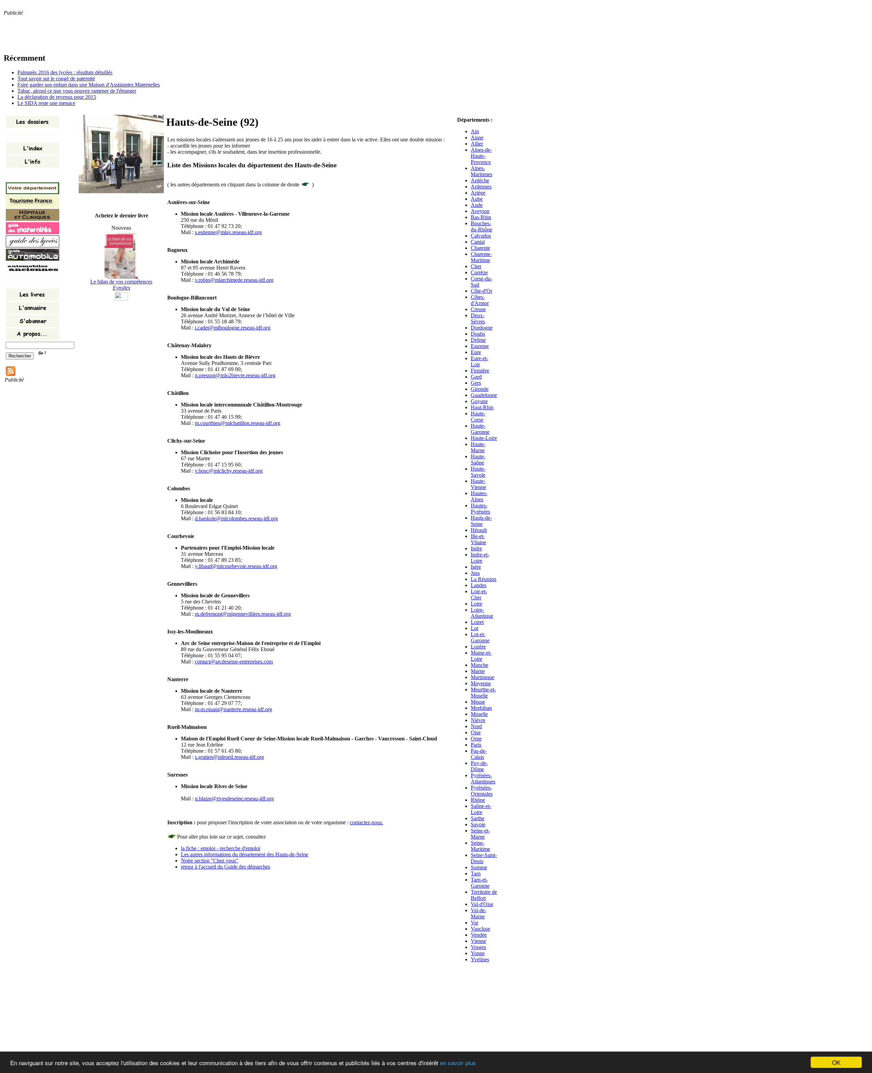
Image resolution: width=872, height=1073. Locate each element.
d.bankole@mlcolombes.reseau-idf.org (236, 518)
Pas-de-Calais (479, 754)
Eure (476, 352)
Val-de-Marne (478, 913)
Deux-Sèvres (478, 318)
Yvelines (480, 959)
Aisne (477, 137)
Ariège (478, 193)
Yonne (478, 953)
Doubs (478, 334)
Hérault (479, 530)
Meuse (478, 702)
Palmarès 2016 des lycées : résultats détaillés (64, 72)
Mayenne (481, 683)
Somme (479, 867)
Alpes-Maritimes (481, 171)
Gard (476, 377)
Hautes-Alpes (479, 496)
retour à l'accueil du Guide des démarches (225, 867)
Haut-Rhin (482, 407)
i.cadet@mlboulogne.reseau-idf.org (232, 328)
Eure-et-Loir (479, 361)
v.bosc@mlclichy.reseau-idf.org (229, 471)
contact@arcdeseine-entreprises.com (234, 661)
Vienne (478, 941)
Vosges (478, 947)
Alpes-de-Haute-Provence (481, 156)
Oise (476, 732)
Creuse (478, 309)
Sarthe (477, 818)
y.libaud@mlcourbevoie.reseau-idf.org (236, 566)
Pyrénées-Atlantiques (483, 778)
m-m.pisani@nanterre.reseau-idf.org (233, 709)
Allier (477, 144)
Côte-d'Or (481, 291)
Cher (476, 266)
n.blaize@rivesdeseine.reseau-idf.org (234, 798)
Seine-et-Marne (480, 834)
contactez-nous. (366, 822)
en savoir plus (458, 1062)
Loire (476, 604)
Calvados (481, 236)
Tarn (476, 873)
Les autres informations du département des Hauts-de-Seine (244, 854)
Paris (476, 745)
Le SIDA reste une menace (46, 103)
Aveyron (480, 211)
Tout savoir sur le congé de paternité (56, 78)
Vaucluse (480, 929)
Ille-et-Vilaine (478, 539)
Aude (477, 205)
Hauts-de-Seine (481, 521)
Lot (474, 628)
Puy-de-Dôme (479, 766)
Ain (475, 131)
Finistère (480, 370)
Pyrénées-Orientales (482, 791)
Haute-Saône (478, 459)
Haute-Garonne (480, 429)
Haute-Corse (478, 417)
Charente (480, 248)
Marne (478, 671)
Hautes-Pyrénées (480, 509)
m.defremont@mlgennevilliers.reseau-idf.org (243, 614)
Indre (476, 548)
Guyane (479, 401)
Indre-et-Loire (480, 558)
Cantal (478, 242)
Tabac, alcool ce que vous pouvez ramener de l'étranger (76, 91)
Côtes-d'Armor (480, 300)
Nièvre (478, 720)
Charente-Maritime (481, 257)
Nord (476, 726)
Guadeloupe (484, 395)
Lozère (478, 646)
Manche (479, 665)
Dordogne (482, 328)
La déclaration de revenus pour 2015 (56, 97)
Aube (477, 199)
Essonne (480, 346)
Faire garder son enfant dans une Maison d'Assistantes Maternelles (88, 85)
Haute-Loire (484, 438)
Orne (476, 738)
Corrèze (479, 272)
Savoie (478, 824)
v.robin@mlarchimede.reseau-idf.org (234, 280)
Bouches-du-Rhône (481, 226)
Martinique (482, 677)
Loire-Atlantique (482, 613)
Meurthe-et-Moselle (483, 693)
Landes (478, 585)
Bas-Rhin (481, 217)
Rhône (478, 800)
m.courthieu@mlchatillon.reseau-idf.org (237, 423)
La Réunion (483, 579)
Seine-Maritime (480, 846)
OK (836, 1062)
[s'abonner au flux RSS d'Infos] (10, 374)
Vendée (479, 935)
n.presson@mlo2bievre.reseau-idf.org (235, 375)
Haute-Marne (478, 447)
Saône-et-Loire (481, 809)
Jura (475, 573)
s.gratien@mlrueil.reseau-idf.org (229, 757)
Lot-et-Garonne (480, 637)
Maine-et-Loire (481, 656)
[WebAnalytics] (121, 299)
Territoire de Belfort (484, 895)
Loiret (477, 622)
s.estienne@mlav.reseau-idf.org (228, 232)
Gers (476, 383)
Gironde (479, 389)
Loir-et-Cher (479, 594)
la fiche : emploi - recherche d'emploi (220, 848)
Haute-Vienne (478, 484)
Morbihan (481, 708)
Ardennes (481, 186)
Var (474, 922)
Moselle (479, 714)
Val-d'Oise (482, 904)
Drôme (478, 340)
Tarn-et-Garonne (480, 883)
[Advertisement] (128, 31)
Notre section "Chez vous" (209, 860)
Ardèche (480, 180)
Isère (476, 567)
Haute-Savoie (478, 472)
